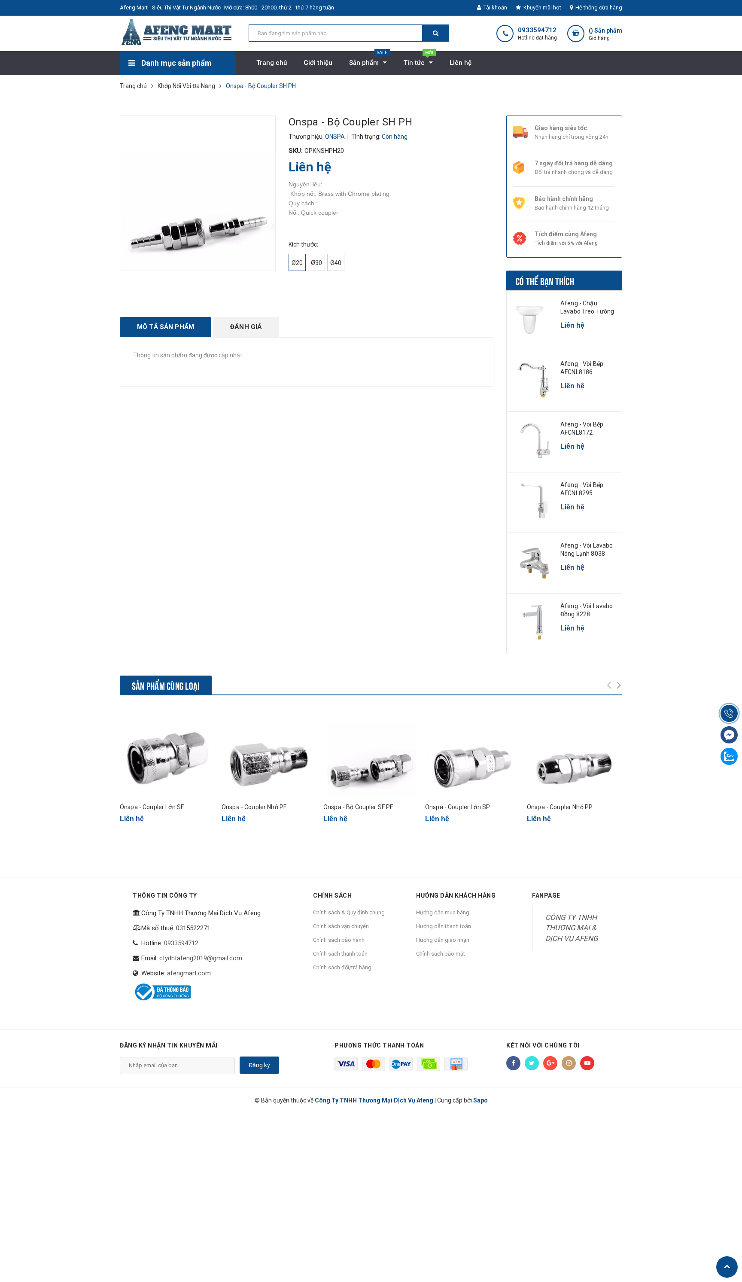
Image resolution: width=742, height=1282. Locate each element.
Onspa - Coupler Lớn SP (457, 807)
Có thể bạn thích (545, 280)
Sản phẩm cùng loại (166, 685)
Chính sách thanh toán (340, 953)
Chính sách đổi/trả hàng (342, 967)
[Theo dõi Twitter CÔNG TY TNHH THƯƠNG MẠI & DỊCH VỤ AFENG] (532, 1063)
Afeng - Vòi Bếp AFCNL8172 (581, 428)
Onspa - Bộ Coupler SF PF (358, 807)
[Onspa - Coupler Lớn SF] (167, 751)
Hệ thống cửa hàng (598, 7)
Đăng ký (259, 1065)
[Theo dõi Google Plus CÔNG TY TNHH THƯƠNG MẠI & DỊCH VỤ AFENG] (550, 1063)
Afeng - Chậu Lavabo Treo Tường (587, 307)
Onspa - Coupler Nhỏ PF (254, 807)
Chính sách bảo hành (339, 940)
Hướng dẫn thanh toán (443, 926)
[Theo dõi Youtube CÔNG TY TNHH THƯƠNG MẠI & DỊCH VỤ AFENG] (587, 1063)
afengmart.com (189, 973)
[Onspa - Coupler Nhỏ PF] (269, 751)
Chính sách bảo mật (440, 953)
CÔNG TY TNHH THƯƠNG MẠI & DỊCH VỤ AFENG (571, 928)
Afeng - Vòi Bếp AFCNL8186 (581, 368)
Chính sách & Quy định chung (349, 912)
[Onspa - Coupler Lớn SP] (472, 751)
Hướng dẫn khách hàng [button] (456, 895)
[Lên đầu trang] (727, 1267)
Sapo (480, 1100)
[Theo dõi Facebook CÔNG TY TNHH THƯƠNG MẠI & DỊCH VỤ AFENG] (513, 1063)
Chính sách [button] (332, 895)
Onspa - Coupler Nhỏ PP (560, 807)
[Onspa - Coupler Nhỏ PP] (574, 751)
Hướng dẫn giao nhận (442, 940)
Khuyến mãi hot (541, 7)
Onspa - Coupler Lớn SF (152, 807)
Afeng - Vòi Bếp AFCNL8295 (581, 489)
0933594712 (537, 30)
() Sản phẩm (605, 34)
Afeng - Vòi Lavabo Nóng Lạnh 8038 (586, 549)
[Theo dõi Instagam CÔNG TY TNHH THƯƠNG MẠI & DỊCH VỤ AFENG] (569, 1063)
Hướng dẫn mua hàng (442, 912)
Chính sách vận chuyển (341, 926)
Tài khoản (494, 7)
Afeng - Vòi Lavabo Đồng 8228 (586, 610)
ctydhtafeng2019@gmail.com (200, 958)
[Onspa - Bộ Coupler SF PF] (371, 751)
